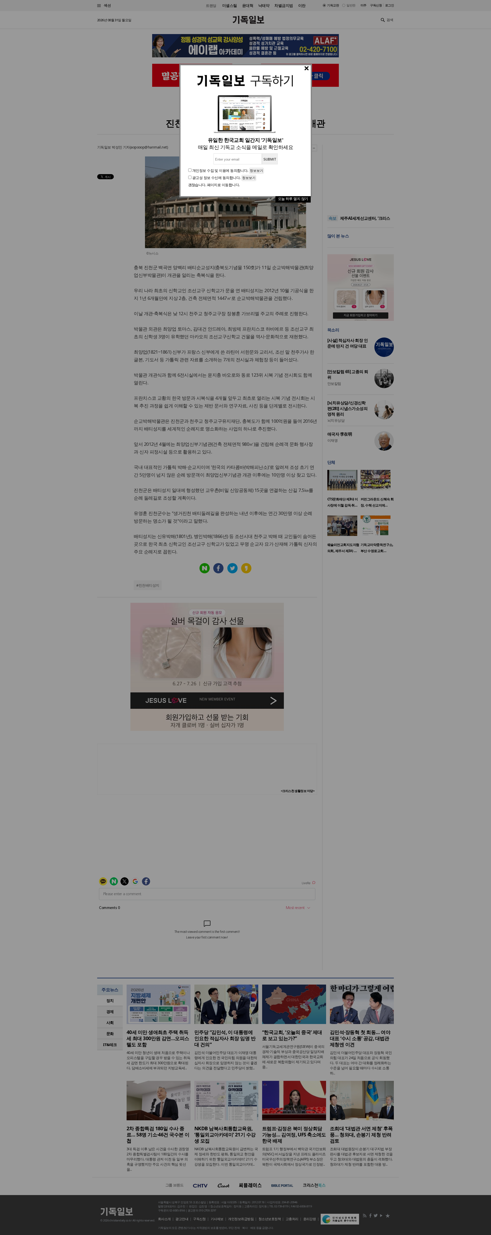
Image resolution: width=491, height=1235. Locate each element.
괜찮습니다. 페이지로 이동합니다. (214, 184)
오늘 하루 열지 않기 (293, 198)
